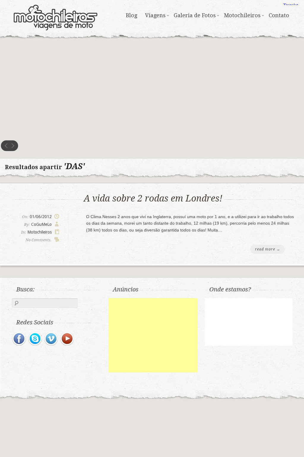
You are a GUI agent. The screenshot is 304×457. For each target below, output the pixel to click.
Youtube (67, 338)
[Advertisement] (152, 335)
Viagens (155, 15)
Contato (279, 15)
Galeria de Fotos (195, 15)
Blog (131, 15)
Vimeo (51, 338)
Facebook (19, 338)
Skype (35, 338)
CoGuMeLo (41, 224)
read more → (267, 249)
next (13, 145)
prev (6, 145)
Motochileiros (55, 16)
